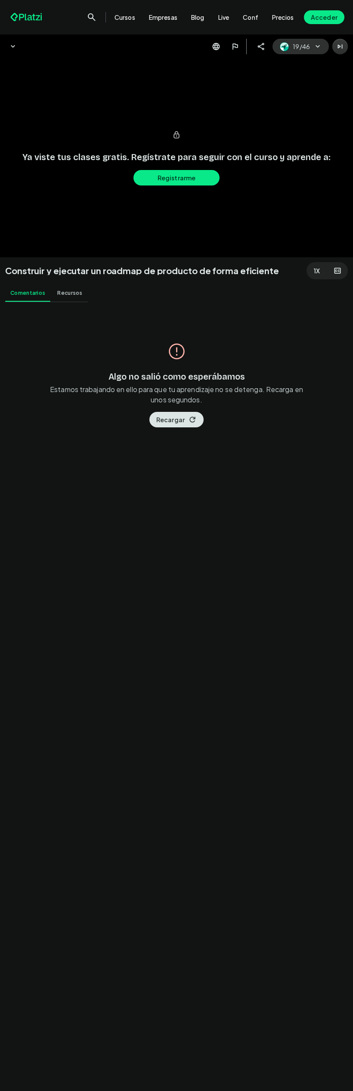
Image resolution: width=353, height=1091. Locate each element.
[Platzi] (27, 17)
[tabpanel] (176, 699)
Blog (197, 17)
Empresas (163, 17)
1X (317, 271)
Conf (250, 17)
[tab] (27, 293)
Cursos (125, 17)
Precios (283, 17)
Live (223, 17)
